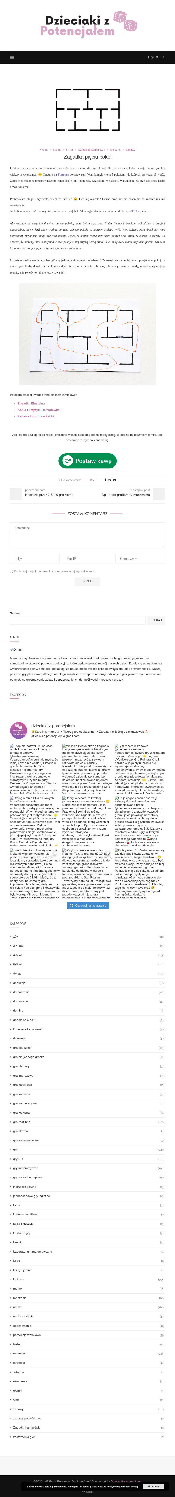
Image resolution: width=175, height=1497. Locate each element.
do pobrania (89, 992)
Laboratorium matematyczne (89, 1252)
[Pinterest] (157, 57)
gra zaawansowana (89, 1140)
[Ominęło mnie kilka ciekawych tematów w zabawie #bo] (35, 821)
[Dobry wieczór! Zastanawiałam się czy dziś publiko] (140, 873)
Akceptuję (153, 1486)
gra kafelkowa (89, 1085)
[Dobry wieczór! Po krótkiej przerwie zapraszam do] (87, 821)
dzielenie (89, 1038)
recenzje (89, 1353)
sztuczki (89, 1372)
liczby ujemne (89, 1270)
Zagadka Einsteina (31, 403)
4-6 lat (44, 149)
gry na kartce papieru (89, 1177)
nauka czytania (89, 1316)
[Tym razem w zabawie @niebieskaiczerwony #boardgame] (140, 769)
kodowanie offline (89, 1214)
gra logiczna (89, 1113)
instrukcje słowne (89, 1187)
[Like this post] (97, 480)
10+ (89, 937)
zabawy (130, 149)
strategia (89, 1363)
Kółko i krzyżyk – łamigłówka (39, 409)
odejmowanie (89, 1326)
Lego (89, 1261)
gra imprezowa (89, 1076)
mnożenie (89, 1298)
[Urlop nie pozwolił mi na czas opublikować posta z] (35, 769)
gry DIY (89, 1159)
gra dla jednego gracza (89, 1057)
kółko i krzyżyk (89, 1224)
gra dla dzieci (89, 1048)
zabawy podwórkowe (89, 1418)
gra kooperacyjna (89, 1103)
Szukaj (15, 613)
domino (89, 1011)
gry (89, 1150)
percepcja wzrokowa (89, 1335)
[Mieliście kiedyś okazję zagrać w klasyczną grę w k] (87, 769)
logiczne (115, 149)
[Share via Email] (114, 480)
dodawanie (89, 1001)
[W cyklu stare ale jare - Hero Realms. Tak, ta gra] (87, 873)
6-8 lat (57, 149)
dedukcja (89, 983)
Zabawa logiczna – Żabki (36, 416)
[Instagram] (152, 57)
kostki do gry (89, 1233)
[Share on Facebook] (105, 480)
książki (89, 1242)
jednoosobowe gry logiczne (89, 1196)
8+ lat (69, 149)
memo (89, 1289)
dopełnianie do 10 (89, 1020)
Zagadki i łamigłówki (89, 1428)
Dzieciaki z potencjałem (126, 1481)
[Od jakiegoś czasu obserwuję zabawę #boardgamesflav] (140, 821)
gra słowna (89, 1131)
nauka (89, 1307)
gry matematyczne (89, 1168)
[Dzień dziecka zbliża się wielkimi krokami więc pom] (35, 873)
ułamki (89, 1391)
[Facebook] (148, 57)
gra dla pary (89, 1066)
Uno (89, 1400)
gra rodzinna (89, 1122)
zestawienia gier (89, 1437)
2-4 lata (89, 946)
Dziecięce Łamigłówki (91, 149)
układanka (89, 1381)
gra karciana (89, 1094)
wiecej (134, 1486)
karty (89, 1205)
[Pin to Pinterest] (109, 480)
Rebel (89, 1344)
